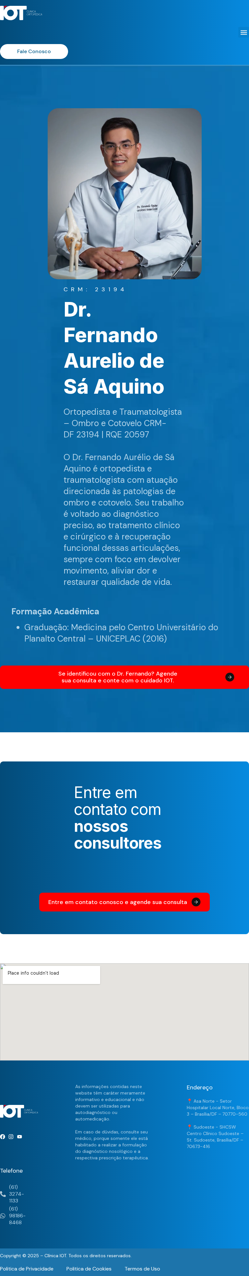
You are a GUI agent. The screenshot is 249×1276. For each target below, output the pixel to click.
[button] (243, 32)
